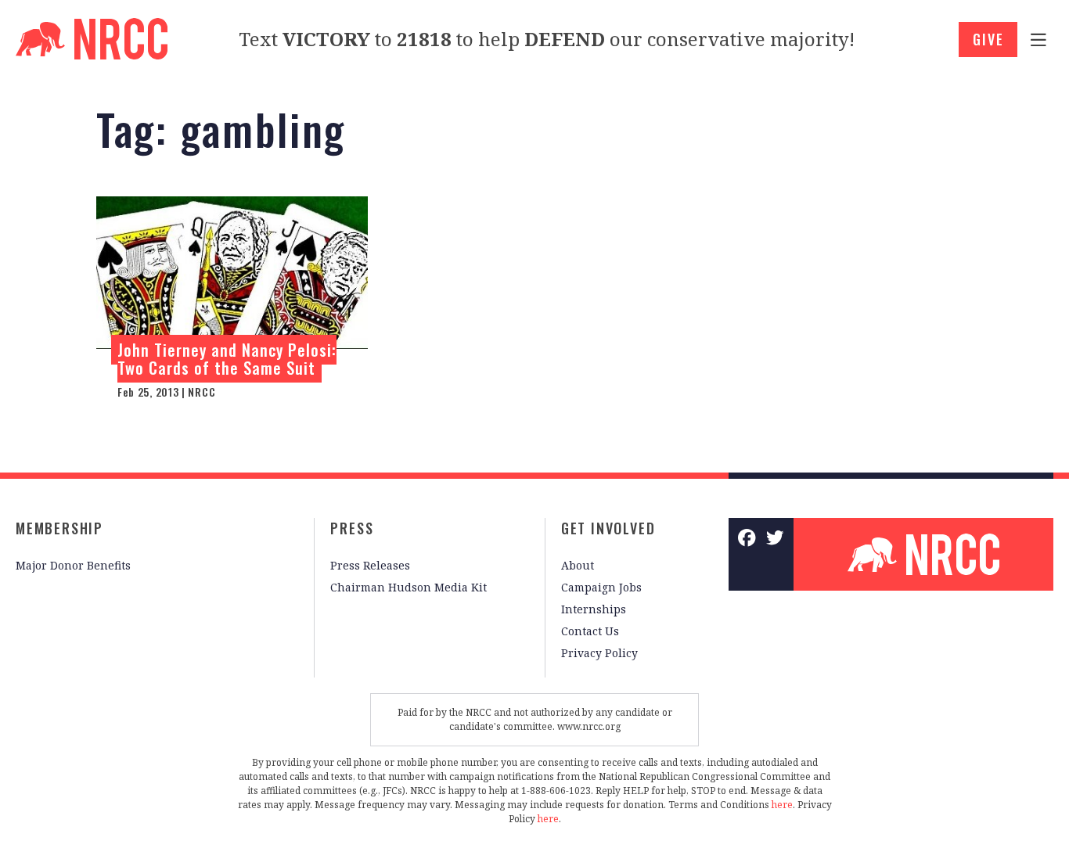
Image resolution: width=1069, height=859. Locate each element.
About (577, 565)
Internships (593, 609)
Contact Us (590, 631)
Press (351, 528)
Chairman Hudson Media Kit (408, 587)
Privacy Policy (599, 652)
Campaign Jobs (601, 587)
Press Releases (370, 565)
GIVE (988, 39)
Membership (59, 528)
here (782, 804)
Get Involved (608, 528)
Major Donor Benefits (73, 565)
